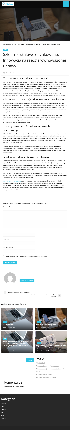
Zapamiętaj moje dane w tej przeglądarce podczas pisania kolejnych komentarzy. (26, 256)
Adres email (6, 239)
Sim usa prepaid (40, 362)
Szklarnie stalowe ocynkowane (12, 181)
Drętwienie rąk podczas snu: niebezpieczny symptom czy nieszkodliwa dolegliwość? (51, 347)
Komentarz (6, 206)
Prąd (2, 415)
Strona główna (7, 44)
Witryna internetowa (8, 247)
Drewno (3, 409)
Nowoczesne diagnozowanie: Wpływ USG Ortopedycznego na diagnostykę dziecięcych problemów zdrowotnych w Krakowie (17, 344)
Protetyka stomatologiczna (46, 325)
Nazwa (5, 231)
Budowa (3, 403)
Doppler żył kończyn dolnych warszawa (47, 366)
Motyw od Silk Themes (35, 427)
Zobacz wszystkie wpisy (26, 280)
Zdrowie (3, 418)
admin (7, 72)
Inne (15, 44)
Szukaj (6, 357)
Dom (2, 406)
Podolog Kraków (8, 325)
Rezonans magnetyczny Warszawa (46, 377)
